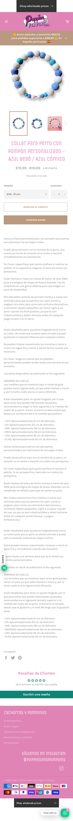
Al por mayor (11, 726)
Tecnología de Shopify (43, 780)
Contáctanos (11, 742)
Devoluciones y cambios (18, 737)
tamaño (8, 185)
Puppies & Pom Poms (21, 780)
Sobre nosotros (13, 720)
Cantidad (56, 185)
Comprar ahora (35, 220)
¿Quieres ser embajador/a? (19, 731)
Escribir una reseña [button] (36, 694)
